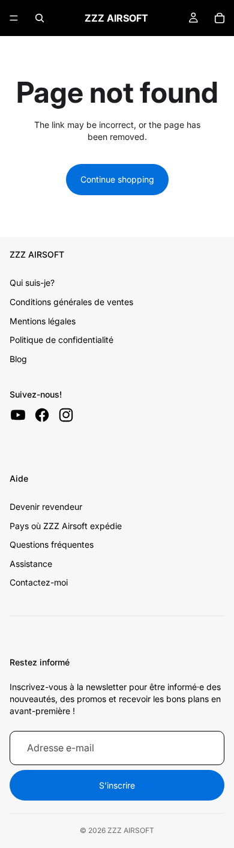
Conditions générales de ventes (71, 302)
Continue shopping (117, 179)
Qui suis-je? (32, 282)
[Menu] (14, 18)
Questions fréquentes (52, 544)
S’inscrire (117, 785)
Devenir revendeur (46, 506)
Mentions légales (43, 321)
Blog (18, 359)
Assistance (31, 564)
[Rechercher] (39, 18)
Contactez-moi (39, 582)
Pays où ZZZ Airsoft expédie (66, 526)
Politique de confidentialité (61, 340)
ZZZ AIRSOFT (130, 830)
